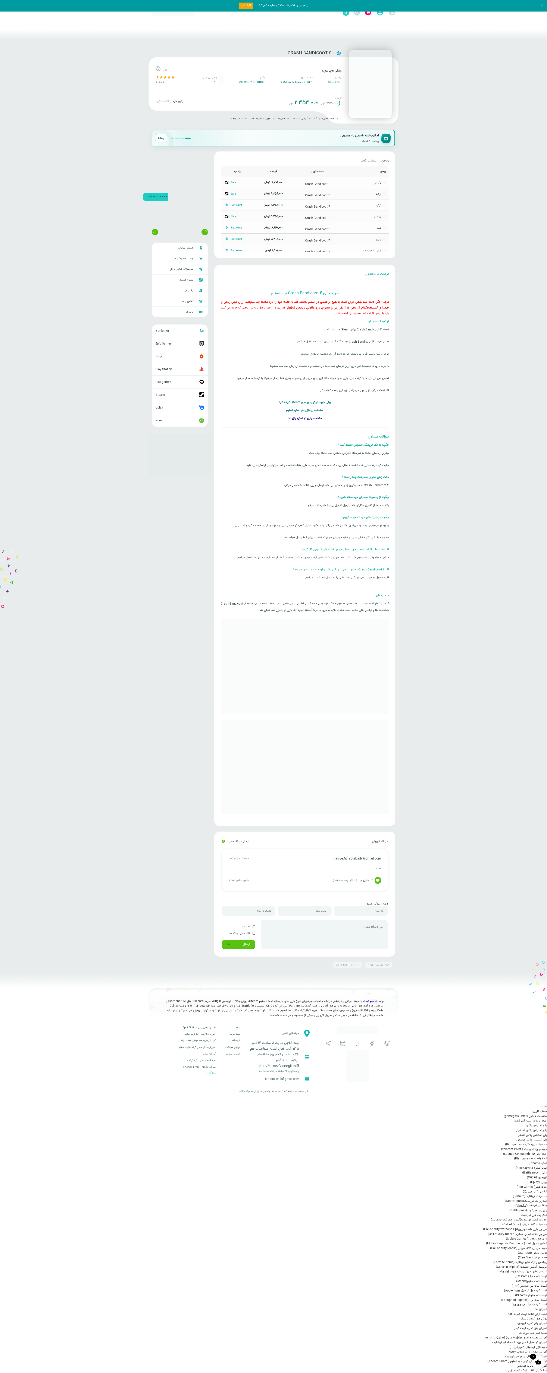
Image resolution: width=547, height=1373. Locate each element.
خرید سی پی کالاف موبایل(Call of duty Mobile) (518, 1248)
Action (243, 82)
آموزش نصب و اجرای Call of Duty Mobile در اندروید (515, 1337)
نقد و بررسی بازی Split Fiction (199, 1027)
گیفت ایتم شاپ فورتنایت (533, 1333)
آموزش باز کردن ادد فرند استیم (200, 1034)
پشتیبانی (189, 290)
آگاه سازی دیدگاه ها (239, 933)
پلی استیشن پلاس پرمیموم (531, 1139)
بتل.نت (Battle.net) (534, 1172)
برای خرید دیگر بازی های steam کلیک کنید (305, 402)
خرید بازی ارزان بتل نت (378, 965)
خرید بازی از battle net (347, 965)
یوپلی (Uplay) (538, 1182)
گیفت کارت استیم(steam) (531, 1281)
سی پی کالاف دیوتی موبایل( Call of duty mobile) (517, 1234)
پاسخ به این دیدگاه (239, 880)
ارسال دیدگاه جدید (235, 841)
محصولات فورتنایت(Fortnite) (530, 1196)
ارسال (246, 944)
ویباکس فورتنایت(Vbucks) (531, 1205)
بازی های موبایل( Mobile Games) (526, 1238)
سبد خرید (235, 1034)
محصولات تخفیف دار (182, 269)
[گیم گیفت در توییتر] (358, 1043)
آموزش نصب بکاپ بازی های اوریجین (525, 1356)
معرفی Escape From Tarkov (199, 1067)
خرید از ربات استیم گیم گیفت (530, 1120)
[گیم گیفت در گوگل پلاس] (387, 1043)
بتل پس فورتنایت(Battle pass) (528, 1210)
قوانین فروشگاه (232, 1047)
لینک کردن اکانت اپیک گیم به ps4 (527, 1314)
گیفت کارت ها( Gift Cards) (531, 1276)
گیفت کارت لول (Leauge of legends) (524, 1300)
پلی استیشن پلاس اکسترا (532, 1135)
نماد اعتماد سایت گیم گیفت (201, 1060)
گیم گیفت (368, 1001)
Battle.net (334, 82)
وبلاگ (212, 1072)
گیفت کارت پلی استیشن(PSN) (529, 1286)
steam (308, 82)
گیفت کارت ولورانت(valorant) (529, 1304)
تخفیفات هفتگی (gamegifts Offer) (525, 1116)
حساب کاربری (186, 248)
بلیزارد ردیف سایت (290, 82)
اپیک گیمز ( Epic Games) (531, 1168)
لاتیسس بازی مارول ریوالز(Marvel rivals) (522, 1271)
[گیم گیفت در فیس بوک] (372, 1043)
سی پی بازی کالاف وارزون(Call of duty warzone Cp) (515, 1229)
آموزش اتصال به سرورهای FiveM (528, 1352)
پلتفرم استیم (186, 280)
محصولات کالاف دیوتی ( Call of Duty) (524, 1224)
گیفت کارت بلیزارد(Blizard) (531, 1295)
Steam (234, 182)
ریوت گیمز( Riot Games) (532, 1187)
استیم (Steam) (537, 1163)
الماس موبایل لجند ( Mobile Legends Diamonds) (516, 1243)
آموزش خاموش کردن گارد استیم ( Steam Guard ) (517, 1361)
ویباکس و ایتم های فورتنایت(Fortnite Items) (520, 1262)
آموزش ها (541, 1309)
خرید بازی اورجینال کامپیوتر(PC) (528, 1347)
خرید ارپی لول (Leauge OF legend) (525, 1154)
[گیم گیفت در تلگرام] (328, 1043)
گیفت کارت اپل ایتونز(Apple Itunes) (525, 1290)
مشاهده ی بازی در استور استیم (304, 410)
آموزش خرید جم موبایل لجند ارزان (198, 1040)
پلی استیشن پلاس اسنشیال (531, 1130)
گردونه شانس (209, 1054)
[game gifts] (173, 12)
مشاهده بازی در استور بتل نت (305, 418)
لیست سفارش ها (184, 258)
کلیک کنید (246, 5)
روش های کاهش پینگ (534, 1318)
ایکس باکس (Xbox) (535, 1191)
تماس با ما (188, 301)
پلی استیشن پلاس (536, 1125)
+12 (215, 82)
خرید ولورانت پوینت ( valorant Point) (524, 1149)
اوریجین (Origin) (537, 1177)
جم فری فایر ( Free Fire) (532, 1257)
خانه (238, 1027)
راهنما (161, 138)
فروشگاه (236, 1040)
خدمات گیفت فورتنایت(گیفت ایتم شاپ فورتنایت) (519, 1219)
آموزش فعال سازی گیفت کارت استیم (197, 1047)
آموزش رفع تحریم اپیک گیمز (531, 1328)
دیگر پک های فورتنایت (534, 1215)
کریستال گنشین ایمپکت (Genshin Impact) (521, 1267)
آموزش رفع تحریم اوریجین (532, 1323)
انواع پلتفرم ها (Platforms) (530, 1158)
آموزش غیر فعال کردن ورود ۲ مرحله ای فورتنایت (519, 1342)
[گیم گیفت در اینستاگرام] (343, 1043)
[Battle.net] (338, 53)
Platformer (257, 82)
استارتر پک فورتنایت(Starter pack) (526, 1201)
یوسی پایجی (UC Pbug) (532, 1253)
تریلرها (190, 312)
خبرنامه (246, 927)
